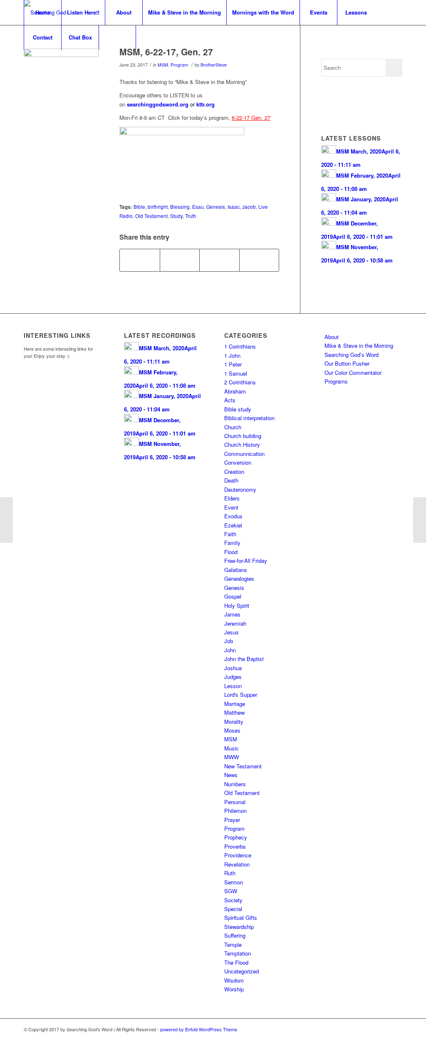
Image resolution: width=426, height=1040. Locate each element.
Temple (233, 944)
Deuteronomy (240, 489)
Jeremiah (235, 623)
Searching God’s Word (351, 355)
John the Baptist (244, 659)
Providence (237, 855)
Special (233, 909)
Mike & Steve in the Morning (358, 345)
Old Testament (151, 216)
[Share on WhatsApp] (219, 260)
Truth (190, 216)
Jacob (249, 206)
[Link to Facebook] (383, 1029)
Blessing (180, 206)
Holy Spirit (236, 605)
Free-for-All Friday (245, 561)
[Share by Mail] (259, 260)
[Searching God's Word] (61, 86)
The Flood (236, 962)
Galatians (235, 570)
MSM (163, 65)
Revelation (237, 864)
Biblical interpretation (249, 418)
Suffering (234, 935)
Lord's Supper (240, 694)
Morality (233, 722)
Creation (234, 471)
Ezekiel (233, 525)
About (331, 337)
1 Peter (233, 364)
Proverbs (235, 846)
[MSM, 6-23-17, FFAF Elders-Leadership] (419, 520)
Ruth (229, 873)
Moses (232, 730)
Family (232, 543)
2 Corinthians (240, 382)
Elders (232, 498)
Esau (198, 206)
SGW (230, 891)
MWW (231, 757)
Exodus (233, 516)
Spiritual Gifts (240, 917)
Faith (230, 534)
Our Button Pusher (346, 363)
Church (232, 427)
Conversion (237, 462)
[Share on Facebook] (140, 260)
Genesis (215, 206)
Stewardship (239, 927)
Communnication (244, 454)
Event (231, 507)
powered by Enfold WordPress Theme (198, 1029)
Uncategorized (241, 971)
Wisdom (234, 980)
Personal (234, 802)
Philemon (235, 811)
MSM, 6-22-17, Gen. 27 (166, 51)
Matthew (234, 712)
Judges (233, 677)
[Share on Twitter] (180, 260)
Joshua (233, 668)
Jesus (231, 632)
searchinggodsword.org (157, 104)
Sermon (233, 882)
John (230, 650)
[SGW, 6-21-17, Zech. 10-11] (6, 520)
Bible (139, 206)
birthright (158, 206)
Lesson (233, 686)
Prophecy (235, 837)
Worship (234, 989)
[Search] (117, 37)
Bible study (237, 409)
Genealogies (239, 578)
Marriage (234, 704)
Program (179, 65)
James (232, 614)
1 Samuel (235, 373)
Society (233, 900)
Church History (242, 444)
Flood (231, 552)
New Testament (243, 766)
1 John (232, 355)
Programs (336, 381)
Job (228, 641)
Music (231, 748)
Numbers (235, 784)
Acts (229, 400)
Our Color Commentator (352, 372)
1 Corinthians (240, 346)
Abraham (235, 391)
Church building (242, 436)
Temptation (237, 953)
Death (231, 480)
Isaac (234, 206)
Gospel (232, 596)
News (231, 775)
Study (176, 216)
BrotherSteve (214, 65)
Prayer (232, 820)
